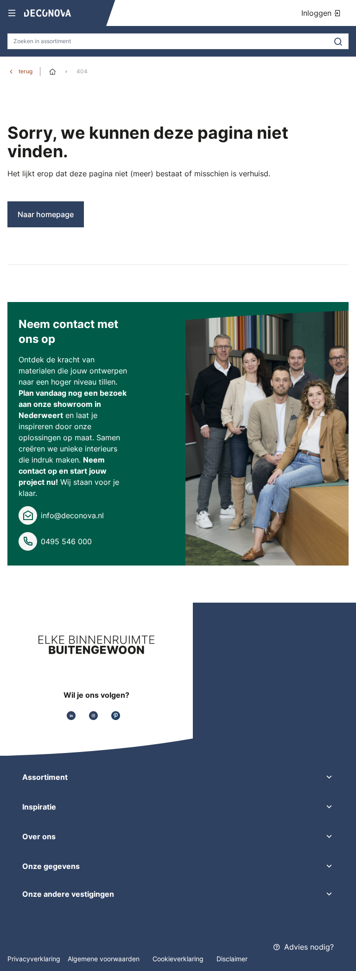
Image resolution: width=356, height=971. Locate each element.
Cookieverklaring (179, 959)
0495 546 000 (66, 541)
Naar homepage (46, 214)
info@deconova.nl (72, 515)
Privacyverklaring (33, 959)
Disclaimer (232, 959)
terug (25, 71)
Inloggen (317, 13)
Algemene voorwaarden (104, 959)
